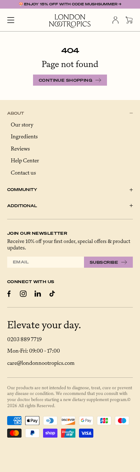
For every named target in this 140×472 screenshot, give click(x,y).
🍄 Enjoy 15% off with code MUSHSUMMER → (70, 4)
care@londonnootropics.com (41, 363)
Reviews (20, 149)
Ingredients (24, 136)
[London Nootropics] (70, 21)
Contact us (23, 173)
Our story (22, 125)
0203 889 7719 (24, 339)
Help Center (25, 161)
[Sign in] (115, 20)
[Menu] (10, 20)
